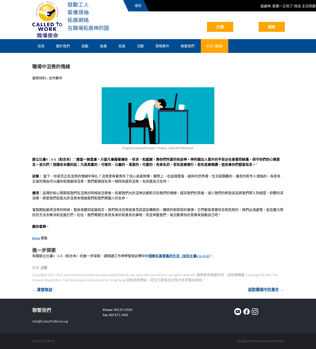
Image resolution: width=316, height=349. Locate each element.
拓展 (121, 46)
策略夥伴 (162, 46)
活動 (140, 46)
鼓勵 (84, 46)
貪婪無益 (44, 289)
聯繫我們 (188, 46)
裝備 (103, 46)
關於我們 (63, 46)
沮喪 (43, 267)
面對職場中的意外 (263, 289)
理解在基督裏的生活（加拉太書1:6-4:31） (179, 256)
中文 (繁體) (214, 46)
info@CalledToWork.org (50, 321)
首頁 (41, 46)
